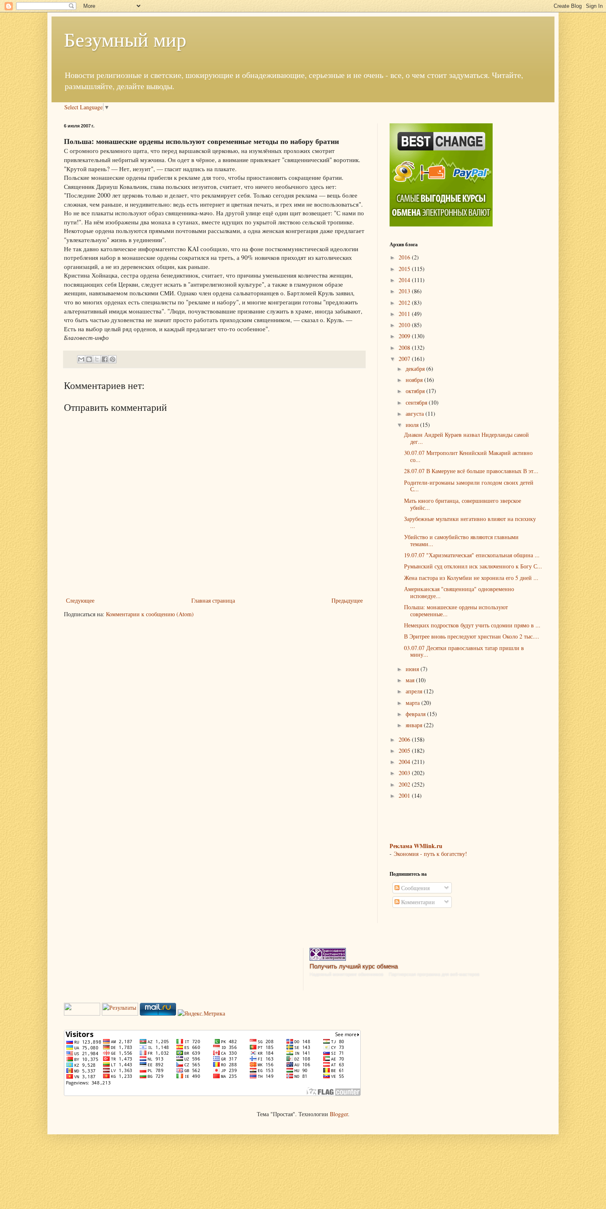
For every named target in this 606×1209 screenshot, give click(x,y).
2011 (405, 314)
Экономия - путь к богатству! (430, 854)
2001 (405, 795)
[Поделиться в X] (97, 359)
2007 (405, 359)
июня (413, 669)
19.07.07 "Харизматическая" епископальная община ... (472, 555)
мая (411, 680)
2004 (405, 762)
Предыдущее (347, 600)
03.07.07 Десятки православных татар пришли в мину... (464, 651)
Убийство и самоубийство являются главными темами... (461, 540)
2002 (405, 784)
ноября (415, 380)
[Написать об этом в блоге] (89, 359)
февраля (416, 714)
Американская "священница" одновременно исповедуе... (459, 592)
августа (415, 413)
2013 (405, 291)
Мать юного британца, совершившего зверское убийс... (462, 504)
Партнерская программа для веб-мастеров (434, 974)
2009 (405, 336)
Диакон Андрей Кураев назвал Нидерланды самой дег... (466, 438)
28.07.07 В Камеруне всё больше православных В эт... (471, 471)
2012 (405, 302)
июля (413, 425)
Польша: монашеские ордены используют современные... (456, 610)
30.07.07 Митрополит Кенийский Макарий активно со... (468, 456)
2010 (405, 325)
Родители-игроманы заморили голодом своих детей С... (468, 485)
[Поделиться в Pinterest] (112, 359)
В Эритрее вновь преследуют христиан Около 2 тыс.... (471, 636)
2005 (405, 750)
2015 (405, 269)
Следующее (80, 600)
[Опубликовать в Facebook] (105, 359)
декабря (416, 368)
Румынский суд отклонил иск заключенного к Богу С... (473, 566)
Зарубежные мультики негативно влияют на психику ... (470, 522)
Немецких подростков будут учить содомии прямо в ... (472, 625)
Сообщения (414, 888)
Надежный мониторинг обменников (346, 974)
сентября (417, 402)
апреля (415, 691)
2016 (405, 257)
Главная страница (213, 600)
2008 (405, 347)
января (415, 725)
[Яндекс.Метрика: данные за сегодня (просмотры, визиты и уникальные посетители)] (201, 1013)
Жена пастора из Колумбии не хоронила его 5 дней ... (471, 578)
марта (413, 703)
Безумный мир (125, 39)
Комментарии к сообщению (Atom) (150, 614)
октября (416, 391)
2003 (405, 773)
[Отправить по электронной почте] (81, 359)
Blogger (339, 1114)
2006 (405, 739)
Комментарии (417, 902)
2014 (405, 280)
